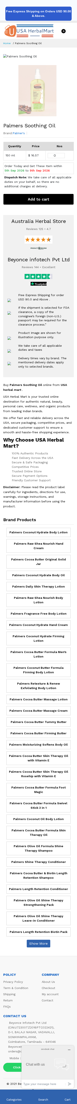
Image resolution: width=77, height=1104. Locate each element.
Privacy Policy (13, 981)
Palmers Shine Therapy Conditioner (38, 862)
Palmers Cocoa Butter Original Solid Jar (38, 562)
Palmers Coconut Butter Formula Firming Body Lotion (38, 670)
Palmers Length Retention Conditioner (38, 889)
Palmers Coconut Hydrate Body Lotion (38, 532)
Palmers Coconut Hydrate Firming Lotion (38, 638)
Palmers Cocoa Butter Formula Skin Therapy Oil (39, 832)
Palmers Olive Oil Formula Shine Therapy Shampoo (38, 848)
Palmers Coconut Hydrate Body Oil (38, 575)
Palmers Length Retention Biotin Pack (38, 932)
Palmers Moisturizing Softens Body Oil (38, 744)
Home (7, 43)
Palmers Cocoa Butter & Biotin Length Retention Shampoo (38, 875)
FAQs (7, 1006)
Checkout (48, 988)
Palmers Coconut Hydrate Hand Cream (38, 625)
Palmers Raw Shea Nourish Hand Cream (38, 546)
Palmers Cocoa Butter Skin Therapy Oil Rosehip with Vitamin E (38, 774)
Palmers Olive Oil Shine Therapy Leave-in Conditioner (38, 918)
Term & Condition (15, 988)
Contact (47, 1000)
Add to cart (38, 199)
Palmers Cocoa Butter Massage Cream (38, 710)
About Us (48, 981)
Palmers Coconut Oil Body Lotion (38, 819)
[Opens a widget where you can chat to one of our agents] (48, 1067)
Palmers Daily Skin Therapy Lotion (38, 586)
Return (8, 1000)
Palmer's (19, 133)
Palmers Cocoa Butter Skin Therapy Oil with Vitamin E (38, 758)
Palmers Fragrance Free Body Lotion (39, 613)
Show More (38, 943)
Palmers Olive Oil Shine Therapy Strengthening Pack (38, 902)
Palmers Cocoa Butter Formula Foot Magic (38, 790)
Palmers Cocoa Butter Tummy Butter (39, 722)
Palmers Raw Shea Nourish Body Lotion (38, 600)
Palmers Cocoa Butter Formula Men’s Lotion (38, 654)
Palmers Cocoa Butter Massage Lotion (39, 699)
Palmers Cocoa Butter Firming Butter (38, 733)
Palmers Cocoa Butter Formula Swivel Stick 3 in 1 (38, 805)
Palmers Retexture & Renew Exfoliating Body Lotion (38, 686)
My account (50, 994)
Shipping (9, 994)
